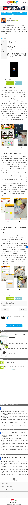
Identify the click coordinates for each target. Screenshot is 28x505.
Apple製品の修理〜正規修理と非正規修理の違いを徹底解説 (13, 411)
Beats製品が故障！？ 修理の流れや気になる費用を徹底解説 (13, 425)
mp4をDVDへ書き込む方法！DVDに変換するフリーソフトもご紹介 (14, 461)
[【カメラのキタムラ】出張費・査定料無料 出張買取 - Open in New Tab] (14, 8)
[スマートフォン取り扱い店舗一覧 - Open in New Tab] (14, 400)
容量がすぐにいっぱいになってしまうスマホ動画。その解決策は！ (14, 474)
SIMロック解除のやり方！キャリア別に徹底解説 (11, 438)
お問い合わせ (4, 496)
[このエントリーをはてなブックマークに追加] (7, 318)
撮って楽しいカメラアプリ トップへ (14, 325)
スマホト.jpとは (5, 483)
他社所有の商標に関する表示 (7, 489)
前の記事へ (5, 309)
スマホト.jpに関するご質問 (7, 486)
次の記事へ (23, 309)
